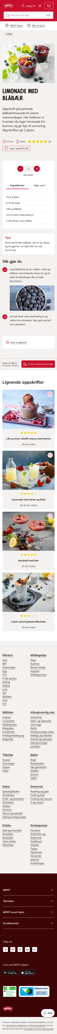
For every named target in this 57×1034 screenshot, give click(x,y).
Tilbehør (7, 755)
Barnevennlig (37, 667)
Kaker (6, 786)
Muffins (34, 770)
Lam (4, 689)
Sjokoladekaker (11, 791)
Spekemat (36, 852)
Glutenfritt (36, 717)
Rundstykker (37, 763)
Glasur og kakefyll (12, 813)
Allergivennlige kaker (42, 731)
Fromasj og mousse (41, 798)
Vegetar (35, 671)
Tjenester (8, 901)
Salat (5, 770)
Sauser (6, 759)
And (4, 660)
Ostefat (34, 844)
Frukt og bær (9, 678)
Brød (33, 759)
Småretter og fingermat (37, 835)
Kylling (6, 681)
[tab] (17, 185)
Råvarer (7, 655)
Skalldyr (7, 696)
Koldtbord (36, 841)
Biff (4, 663)
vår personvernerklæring (16, 1025)
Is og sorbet (37, 802)
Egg (4, 671)
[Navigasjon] (40, 6)
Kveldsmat (8, 731)
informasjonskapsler (37, 1025)
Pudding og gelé (39, 791)
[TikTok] (34, 949)
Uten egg (35, 724)
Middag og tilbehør (41, 735)
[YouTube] (20, 949)
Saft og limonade (12, 830)
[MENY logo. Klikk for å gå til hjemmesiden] (8, 6)
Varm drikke (9, 841)
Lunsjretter (8, 720)
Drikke (6, 825)
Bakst (33, 728)
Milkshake (8, 844)
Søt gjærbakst (38, 767)
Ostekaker (8, 802)
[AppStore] (27, 972)
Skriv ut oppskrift (18, 342)
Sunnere (35, 663)
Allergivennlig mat (42, 712)
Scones (34, 774)
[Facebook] (5, 949)
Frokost (6, 717)
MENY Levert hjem (13, 912)
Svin (4, 700)
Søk (48, 15)
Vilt (4, 703)
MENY (6, 889)
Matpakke (8, 728)
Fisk (4, 674)
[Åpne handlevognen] (48, 5)
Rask (33, 660)
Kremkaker (8, 795)
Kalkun (6, 685)
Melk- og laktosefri (40, 720)
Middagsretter (38, 674)
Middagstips (38, 655)
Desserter (36, 786)
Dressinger (8, 763)
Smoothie (7, 833)
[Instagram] (12, 949)
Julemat (34, 859)
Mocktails (7, 837)
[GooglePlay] (10, 972)
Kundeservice (11, 923)
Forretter (35, 830)
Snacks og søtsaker (41, 739)
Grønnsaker (9, 667)
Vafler (33, 778)
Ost (4, 692)
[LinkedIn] (27, 949)
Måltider (7, 712)
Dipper (6, 767)
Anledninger (37, 863)
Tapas (34, 848)
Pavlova (7, 809)
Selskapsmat (38, 825)
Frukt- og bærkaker (13, 798)
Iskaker (6, 805)
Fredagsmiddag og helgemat (13, 737)
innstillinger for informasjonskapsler (39, 1029)
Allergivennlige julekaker (38, 744)
